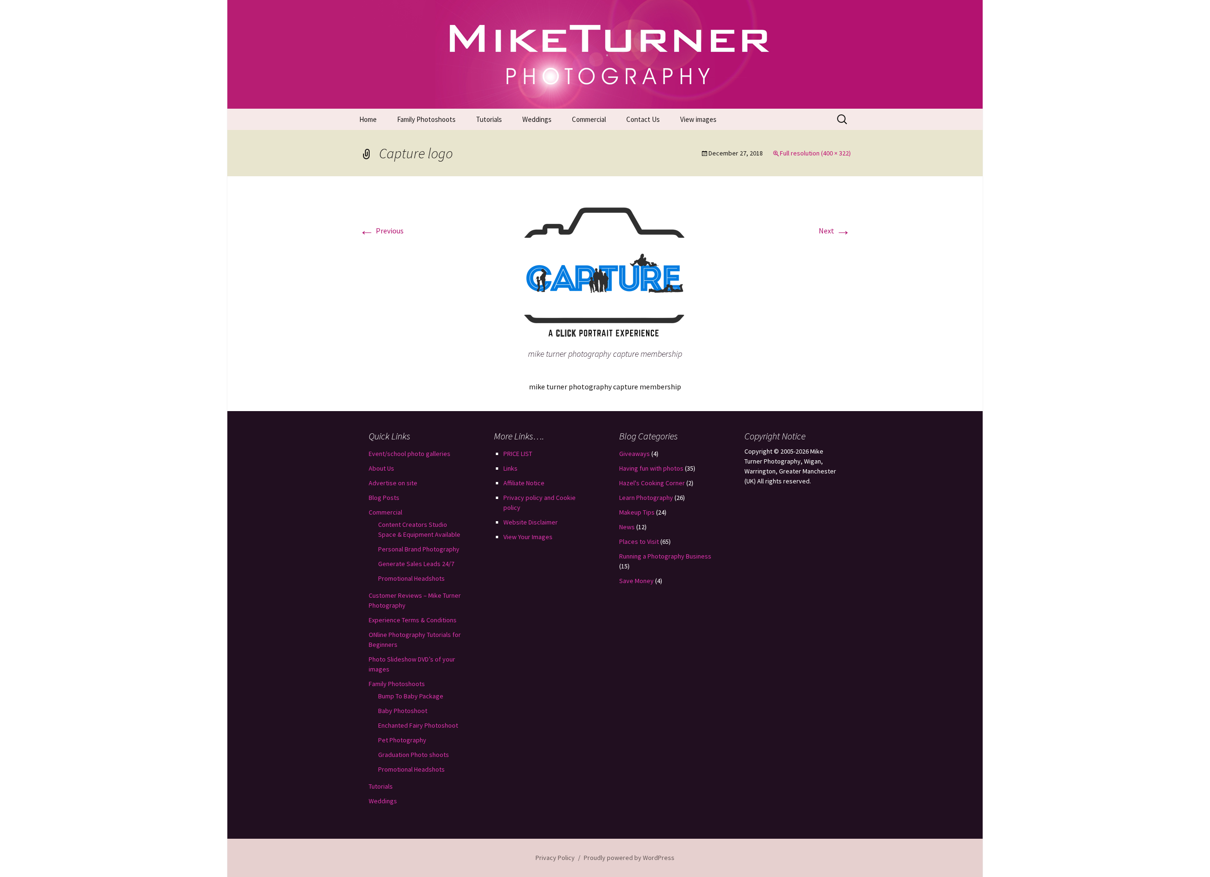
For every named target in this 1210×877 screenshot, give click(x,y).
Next (835, 230)
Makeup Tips (637, 512)
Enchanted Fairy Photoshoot (418, 725)
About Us (381, 468)
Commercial (589, 119)
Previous (381, 230)
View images (698, 119)
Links (510, 468)
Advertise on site (393, 483)
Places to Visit (639, 541)
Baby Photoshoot (402, 710)
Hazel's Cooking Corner (652, 483)
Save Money (636, 580)
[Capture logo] (605, 270)
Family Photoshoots (426, 119)
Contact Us (643, 119)
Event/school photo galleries (409, 453)
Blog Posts (384, 497)
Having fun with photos (651, 468)
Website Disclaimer (530, 522)
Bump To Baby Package (410, 696)
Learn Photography (646, 497)
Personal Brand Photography (418, 549)
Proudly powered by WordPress (629, 857)
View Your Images (528, 537)
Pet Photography (402, 740)
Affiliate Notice (523, 483)
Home (368, 119)
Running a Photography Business (665, 556)
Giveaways (634, 453)
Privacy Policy (555, 857)
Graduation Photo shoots (413, 754)
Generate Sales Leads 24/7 (416, 563)
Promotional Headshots (411, 578)
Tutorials (489, 119)
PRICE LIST (517, 453)
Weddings (537, 119)
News (627, 527)
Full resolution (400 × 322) (815, 153)
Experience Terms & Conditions (413, 620)
